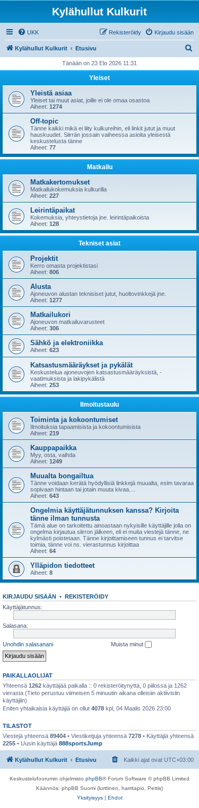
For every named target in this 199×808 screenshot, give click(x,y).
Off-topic (44, 121)
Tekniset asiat (99, 243)
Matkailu (100, 167)
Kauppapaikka (53, 448)
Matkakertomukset (60, 182)
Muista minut (128, 644)
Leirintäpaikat (52, 210)
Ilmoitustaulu (99, 404)
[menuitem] (28, 32)
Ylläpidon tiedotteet (62, 565)
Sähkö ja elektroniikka (66, 343)
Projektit (44, 258)
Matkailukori (50, 315)
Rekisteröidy (86, 596)
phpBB (93, 778)
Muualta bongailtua (61, 476)
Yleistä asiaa (51, 93)
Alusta (40, 287)
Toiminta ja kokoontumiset (74, 420)
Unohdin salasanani (28, 644)
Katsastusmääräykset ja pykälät (81, 365)
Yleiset (99, 78)
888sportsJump (80, 743)
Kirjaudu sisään (29, 596)
